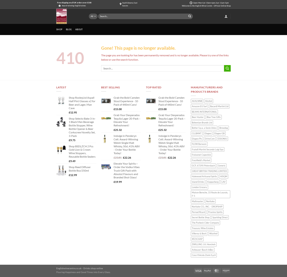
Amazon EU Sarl (199, 106)
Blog (69, 29)
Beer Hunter (198, 117)
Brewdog (223, 128)
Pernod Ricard (198, 212)
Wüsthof (213, 233)
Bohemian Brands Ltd (202, 122)
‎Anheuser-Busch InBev (202, 249)
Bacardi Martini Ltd (219, 106)
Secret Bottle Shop (200, 217)
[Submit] (189, 16)
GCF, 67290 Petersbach (203, 165)
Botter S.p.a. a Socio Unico (204, 128)
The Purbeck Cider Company (205, 222)
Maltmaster (197, 201)
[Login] (226, 16)
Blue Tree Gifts (214, 117)
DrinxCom (210, 138)
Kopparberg (213, 182)
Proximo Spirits (215, 212)
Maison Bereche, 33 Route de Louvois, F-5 (210, 194)
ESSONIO (222, 138)
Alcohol (208, 101)
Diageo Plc (197, 138)
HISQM (223, 176)
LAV (224, 182)
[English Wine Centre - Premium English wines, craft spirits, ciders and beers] (70, 16)
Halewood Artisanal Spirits (204, 176)
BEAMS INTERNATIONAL (204, 111)
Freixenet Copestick (201, 154)
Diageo (207, 133)
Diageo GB (219, 133)
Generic (221, 165)
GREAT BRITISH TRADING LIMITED (209, 171)
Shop (59, 29)
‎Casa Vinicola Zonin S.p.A (204, 255)
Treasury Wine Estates (203, 228)
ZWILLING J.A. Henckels (204, 244)
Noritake (210, 201)
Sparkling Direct (220, 217)
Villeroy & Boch (199, 233)
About (79, 29)
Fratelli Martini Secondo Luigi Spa (207, 149)
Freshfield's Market (201, 160)
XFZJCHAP (197, 239)
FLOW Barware (199, 144)
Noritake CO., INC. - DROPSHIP (207, 206)
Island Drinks (198, 182)
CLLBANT (196, 133)
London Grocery (199, 187)
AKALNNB (197, 101)
